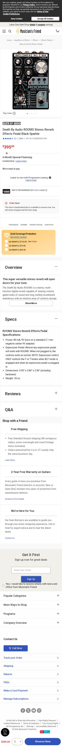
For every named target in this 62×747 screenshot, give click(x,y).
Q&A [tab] (9, 409)
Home (9, 40)
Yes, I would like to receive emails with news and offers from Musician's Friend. (31, 585)
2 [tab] (29, 113)
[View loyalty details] (46, 191)
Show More (31, 303)
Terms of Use (42, 12)
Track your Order (13, 657)
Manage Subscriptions (16, 698)
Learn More (10, 460)
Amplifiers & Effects (22, 40)
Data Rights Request (47, 721)
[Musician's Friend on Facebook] (23, 710)
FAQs (6, 682)
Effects (35, 40)
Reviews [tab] (13, 393)
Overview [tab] (13, 267)
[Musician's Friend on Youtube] (33, 710)
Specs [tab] (11, 319)
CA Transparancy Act (14, 726)
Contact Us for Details (14, 499)
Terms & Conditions (31, 723)
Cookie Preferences (11, 14)
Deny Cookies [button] (16, 19)
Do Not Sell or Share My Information (21, 721)
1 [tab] (27, 113)
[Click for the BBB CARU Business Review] (45, 731)
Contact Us (10, 538)
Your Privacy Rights (50, 723)
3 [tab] (31, 113)
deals (32, 24)
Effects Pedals (46, 40)
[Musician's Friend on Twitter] (28, 710)
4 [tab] (33, 113)
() (10, 138)
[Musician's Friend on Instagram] (39, 710)
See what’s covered (18, 237)
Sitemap (29, 726)
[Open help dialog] (5, 732)
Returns (8, 674)
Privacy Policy (29, 5)
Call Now (17, 648)
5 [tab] (35, 113)
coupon (41, 24)
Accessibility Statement (46, 726)
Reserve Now (42, 741)
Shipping (8, 666)
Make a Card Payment (16, 690)
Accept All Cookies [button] (45, 19)
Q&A (21, 138)
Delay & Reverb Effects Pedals (31, 44)
